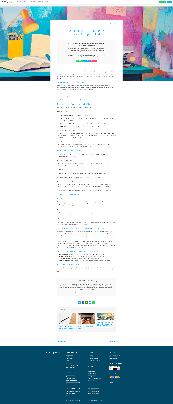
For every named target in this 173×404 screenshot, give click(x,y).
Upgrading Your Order (92, 373)
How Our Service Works (93, 358)
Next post (112, 341)
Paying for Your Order (92, 362)
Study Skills (49, 5)
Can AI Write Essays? (70, 393)
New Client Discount (92, 369)
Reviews (40, 2)
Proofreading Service (70, 375)
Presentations (69, 362)
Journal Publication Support (72, 365)
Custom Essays (69, 355)
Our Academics (91, 355)
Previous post (62, 341)
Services (18, 2)
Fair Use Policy (91, 376)
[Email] (86, 302)
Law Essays (68, 356)
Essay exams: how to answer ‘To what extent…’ (67, 327)
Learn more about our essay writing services (86, 292)
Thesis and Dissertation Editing (72, 380)
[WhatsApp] (93, 302)
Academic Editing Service (71, 376)
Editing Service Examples (93, 389)
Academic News (83, 5)
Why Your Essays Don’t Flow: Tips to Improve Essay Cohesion (105, 324)
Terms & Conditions (92, 375)
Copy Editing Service (70, 378)
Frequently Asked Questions (94, 360)
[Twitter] (79, 302)
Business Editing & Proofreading (73, 382)
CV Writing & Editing (70, 383)
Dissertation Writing (74, 5)
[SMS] (90, 302)
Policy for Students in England (94, 378)
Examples (33, 2)
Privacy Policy (91, 380)
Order (46, 2)
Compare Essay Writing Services (73, 391)
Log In (169, 2)
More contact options (114, 358)
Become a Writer (91, 356)
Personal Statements (70, 363)
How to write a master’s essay (86, 327)
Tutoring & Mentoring (70, 367)
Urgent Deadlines (91, 371)
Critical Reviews (69, 358)
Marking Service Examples (93, 391)
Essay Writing (64, 5)
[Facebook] (83, 302)
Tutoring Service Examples (93, 393)
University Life (56, 5)
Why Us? (26, 2)
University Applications (94, 5)
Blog (67, 395)
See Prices (93, 60)
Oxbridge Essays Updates (106, 5)
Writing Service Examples (93, 388)
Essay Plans (68, 360)
